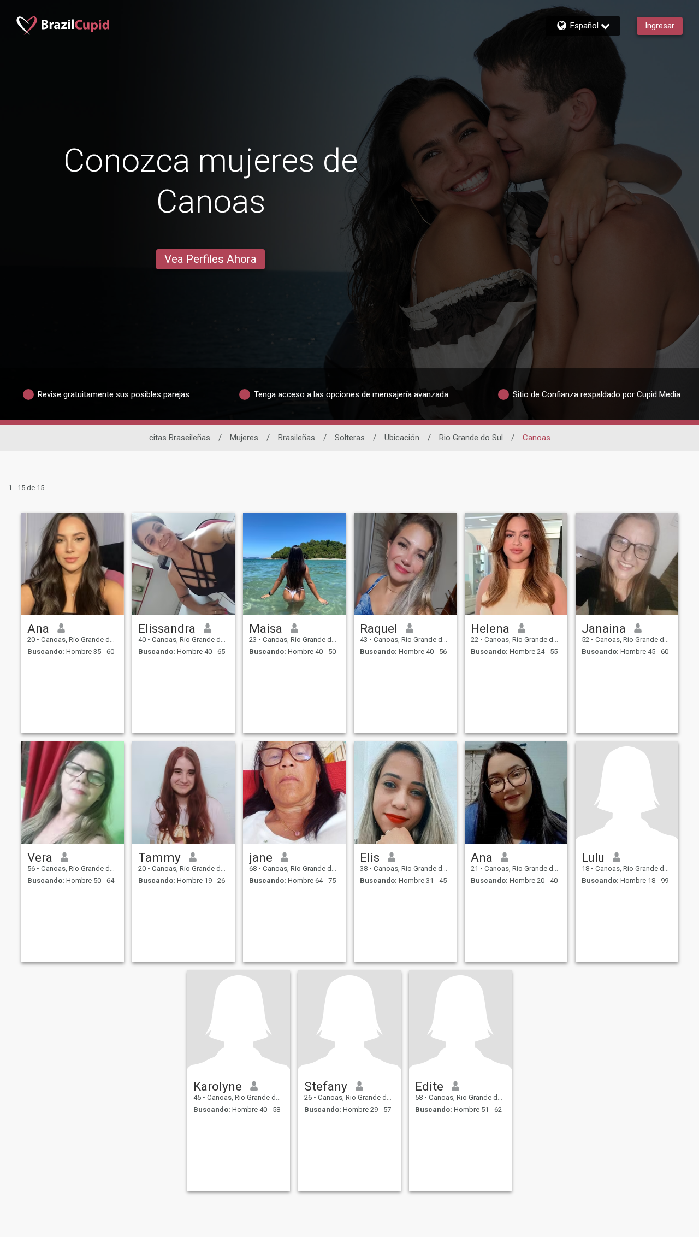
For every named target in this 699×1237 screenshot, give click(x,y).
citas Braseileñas (179, 438)
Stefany (325, 1086)
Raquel (379, 628)
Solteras (350, 438)
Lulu (593, 857)
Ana (38, 628)
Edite (429, 1086)
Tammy (159, 857)
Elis (370, 857)
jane (261, 857)
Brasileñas (296, 438)
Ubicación (401, 438)
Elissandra (167, 628)
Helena (490, 628)
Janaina (604, 628)
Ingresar (659, 26)
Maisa (265, 628)
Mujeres (244, 438)
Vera (39, 857)
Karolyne (217, 1086)
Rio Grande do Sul (471, 438)
